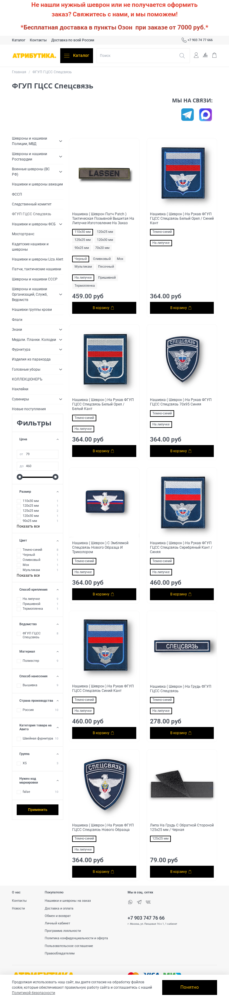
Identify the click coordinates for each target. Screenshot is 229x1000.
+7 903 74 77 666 (200, 40)
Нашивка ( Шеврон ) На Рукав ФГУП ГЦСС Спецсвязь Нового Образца (103, 827)
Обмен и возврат (58, 916)
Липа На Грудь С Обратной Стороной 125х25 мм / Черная (182, 827)
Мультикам (83, 267)
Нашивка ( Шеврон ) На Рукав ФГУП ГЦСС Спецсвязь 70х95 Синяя (181, 402)
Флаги (17, 320)
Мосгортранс (23, 234)
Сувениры (20, 399)
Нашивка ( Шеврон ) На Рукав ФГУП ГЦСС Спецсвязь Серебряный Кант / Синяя (181, 547)
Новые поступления (29, 409)
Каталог (18, 40)
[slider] (19, 476)
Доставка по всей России (72, 40)
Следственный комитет (32, 204)
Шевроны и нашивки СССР (35, 279)
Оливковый (102, 259)
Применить (37, 810)
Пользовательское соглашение (69, 946)
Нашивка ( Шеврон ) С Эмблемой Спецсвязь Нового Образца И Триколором (100, 547)
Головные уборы (26, 369)
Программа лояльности (63, 931)
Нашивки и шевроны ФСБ (34, 224)
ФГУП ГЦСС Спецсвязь (31, 214)
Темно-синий (162, 232)
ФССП (17, 194)
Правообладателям (60, 953)
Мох (120, 259)
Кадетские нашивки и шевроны (30, 247)
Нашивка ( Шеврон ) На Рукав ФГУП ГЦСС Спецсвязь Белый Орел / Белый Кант (103, 404)
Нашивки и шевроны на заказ (68, 901)
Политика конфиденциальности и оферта (76, 938)
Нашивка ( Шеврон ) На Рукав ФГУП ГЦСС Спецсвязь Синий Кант (103, 688)
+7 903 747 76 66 (146, 918)
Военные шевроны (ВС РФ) (31, 172)
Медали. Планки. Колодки (34, 340)
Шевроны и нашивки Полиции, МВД (29, 141)
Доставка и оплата (59, 908)
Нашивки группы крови (32, 310)
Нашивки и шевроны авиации (37, 184)
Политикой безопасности (33, 993)
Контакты (38, 40)
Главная (19, 72)
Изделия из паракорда (31, 359)
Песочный (106, 267)
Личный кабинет (57, 923)
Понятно (189, 987)
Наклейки (20, 389)
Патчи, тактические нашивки (36, 269)
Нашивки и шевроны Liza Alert (37, 259)
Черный (81, 259)
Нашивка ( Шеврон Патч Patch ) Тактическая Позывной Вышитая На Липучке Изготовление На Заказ (103, 218)
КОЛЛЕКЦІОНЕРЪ (27, 379)
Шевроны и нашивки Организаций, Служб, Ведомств (29, 294)
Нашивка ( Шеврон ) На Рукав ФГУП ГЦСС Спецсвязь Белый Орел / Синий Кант (182, 218)
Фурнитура (21, 349)
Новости (18, 908)
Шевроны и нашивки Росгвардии (29, 156)
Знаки (17, 329)
